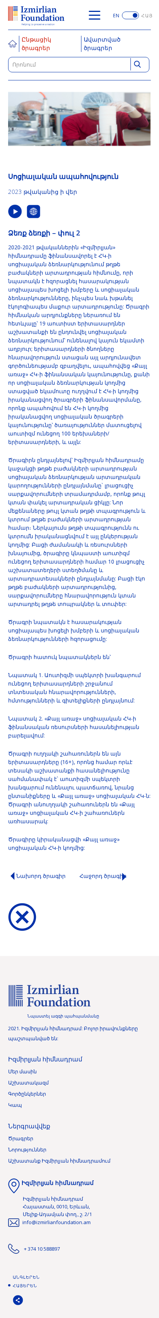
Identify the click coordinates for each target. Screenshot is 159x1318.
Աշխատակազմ (28, 1082)
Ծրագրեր (20, 1138)
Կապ (15, 1104)
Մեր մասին (22, 1071)
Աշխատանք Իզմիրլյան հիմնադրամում (59, 1160)
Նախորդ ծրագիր (41, 875)
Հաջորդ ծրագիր (103, 875)
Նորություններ (27, 1149)
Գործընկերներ (27, 1093)
